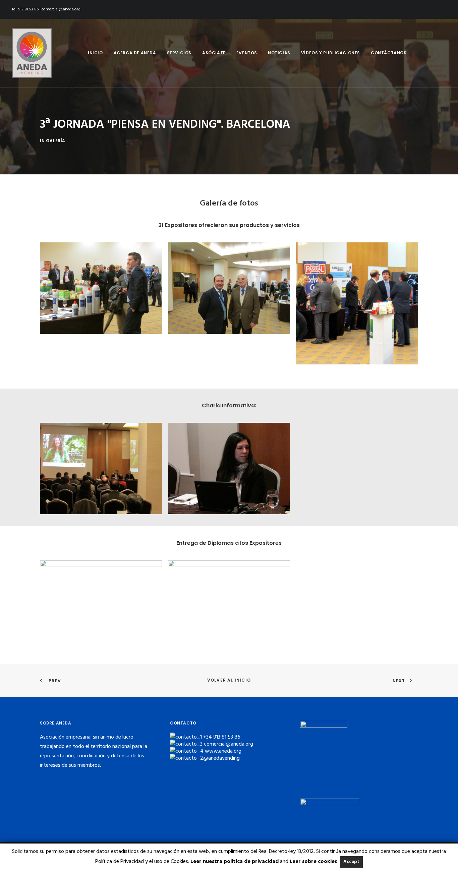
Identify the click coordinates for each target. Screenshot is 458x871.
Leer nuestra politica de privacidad (234, 861)
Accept (351, 862)
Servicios (179, 53)
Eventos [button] (246, 53)
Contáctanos (389, 53)
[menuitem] (95, 53)
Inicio (95, 53)
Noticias (279, 53)
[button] (101, 288)
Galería (55, 140)
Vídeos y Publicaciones (330, 53)
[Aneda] (32, 53)
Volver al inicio (229, 680)
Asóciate (214, 53)
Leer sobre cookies (313, 861)
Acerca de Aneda (135, 53)
